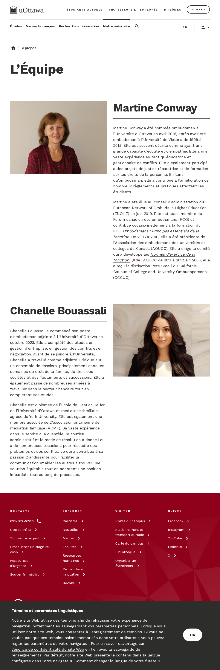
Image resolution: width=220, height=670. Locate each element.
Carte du (129, 543)
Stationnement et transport (129, 532)
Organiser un (125, 563)
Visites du (130, 521)
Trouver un (24, 538)
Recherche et (73, 571)
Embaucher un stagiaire (29, 549)
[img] (27, 9)
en (185, 27)
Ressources (19, 563)
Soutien (24, 574)
